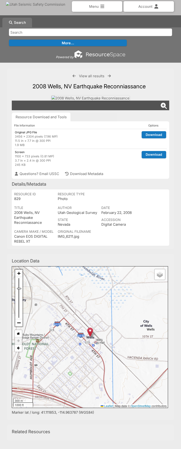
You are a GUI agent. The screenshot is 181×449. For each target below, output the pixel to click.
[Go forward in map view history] (18, 341)
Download (154, 135)
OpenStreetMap (141, 406)
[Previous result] (74, 76)
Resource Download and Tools (41, 117)
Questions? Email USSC (39, 173)
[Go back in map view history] (18, 348)
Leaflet (108, 406)
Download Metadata (86, 173)
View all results (91, 76)
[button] (90, 332)
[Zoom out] (18, 322)
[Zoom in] (18, 273)
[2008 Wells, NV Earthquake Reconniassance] (90, 98)
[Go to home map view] (18, 333)
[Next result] (109, 76)
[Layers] (160, 274)
